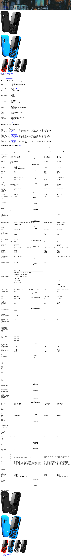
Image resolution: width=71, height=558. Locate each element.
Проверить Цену (9, 75)
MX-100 (11, 149)
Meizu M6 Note (14, 138)
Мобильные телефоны (9, 73)
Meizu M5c (13, 137)
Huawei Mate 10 (14, 141)
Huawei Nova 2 (14, 135)
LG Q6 (12, 132)
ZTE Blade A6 (13, 140)
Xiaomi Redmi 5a (14, 131)
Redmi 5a (50, 149)
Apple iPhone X (14, 134)
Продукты (2, 73)
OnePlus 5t (13, 130)
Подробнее (13, 122)
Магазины (5, 6)
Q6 (63, 149)
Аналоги (4, 8)
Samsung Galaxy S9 (14, 136)
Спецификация (5, 7)
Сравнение (5, 9)
